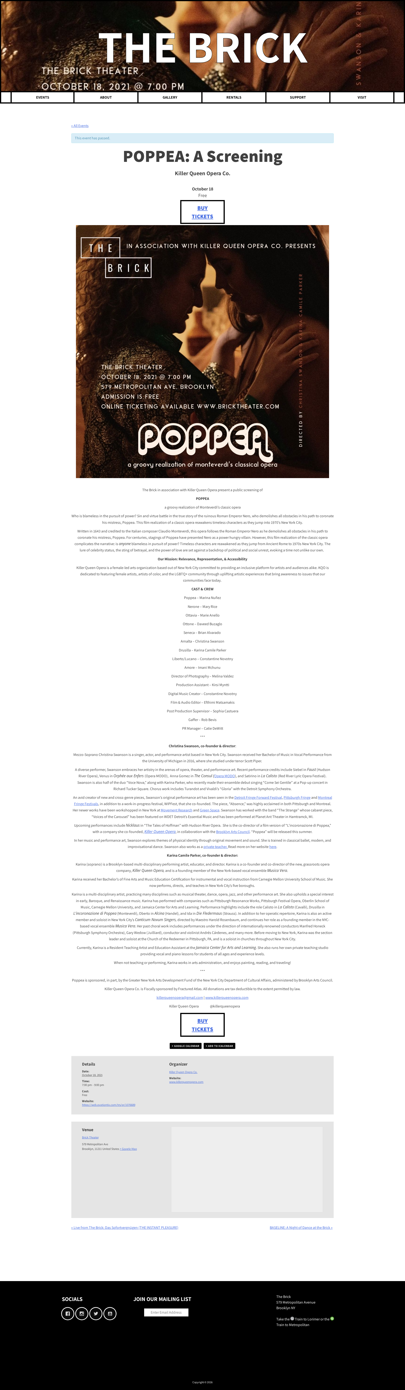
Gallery (170, 97)
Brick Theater (90, 1137)
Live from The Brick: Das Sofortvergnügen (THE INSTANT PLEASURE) (124, 1227)
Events (42, 97)
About (106, 97)
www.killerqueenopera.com (186, 1082)
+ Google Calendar (185, 1046)
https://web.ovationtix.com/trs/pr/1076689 (108, 1105)
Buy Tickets (202, 212)
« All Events (80, 125)
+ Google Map (128, 1149)
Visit (362, 97)
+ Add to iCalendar (219, 1046)
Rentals (233, 97)
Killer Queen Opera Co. (183, 1072)
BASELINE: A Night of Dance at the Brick (301, 1227)
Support (298, 97)
